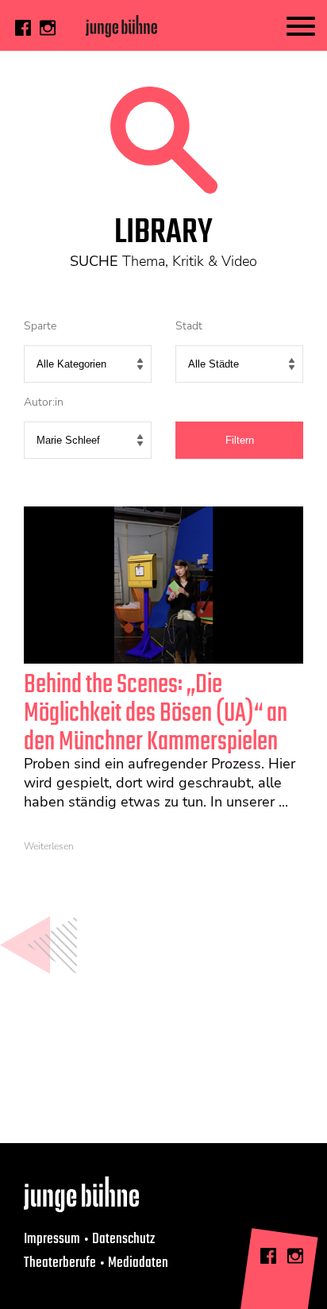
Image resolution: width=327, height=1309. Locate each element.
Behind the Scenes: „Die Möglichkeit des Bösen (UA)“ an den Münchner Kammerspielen (155, 714)
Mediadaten (138, 1263)
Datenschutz (123, 1239)
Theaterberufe (60, 1263)
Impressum (52, 1239)
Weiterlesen (49, 846)
